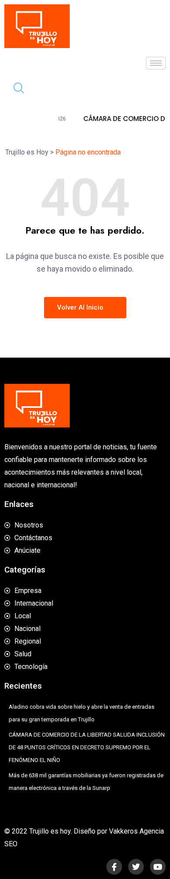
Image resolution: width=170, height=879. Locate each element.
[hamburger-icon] (156, 63)
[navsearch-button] (15, 89)
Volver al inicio (81, 307)
